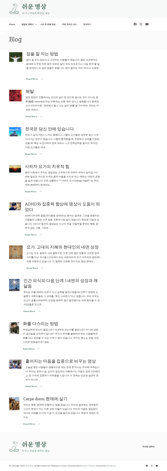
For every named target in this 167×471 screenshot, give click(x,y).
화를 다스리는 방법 (40, 323)
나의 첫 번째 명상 (48, 24)
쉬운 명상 (34, 7)
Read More (32, 79)
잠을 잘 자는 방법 (42, 53)
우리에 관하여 (148, 446)
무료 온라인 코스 (69, 24)
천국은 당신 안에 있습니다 (49, 128)
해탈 (30, 91)
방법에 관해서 (28, 24)
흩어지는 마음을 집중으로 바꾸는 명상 (60, 361)
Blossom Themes (87, 466)
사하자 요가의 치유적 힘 (47, 166)
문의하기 (87, 24)
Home (12, 24)
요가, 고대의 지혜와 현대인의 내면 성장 (62, 247)
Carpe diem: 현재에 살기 (45, 398)
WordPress (111, 466)
